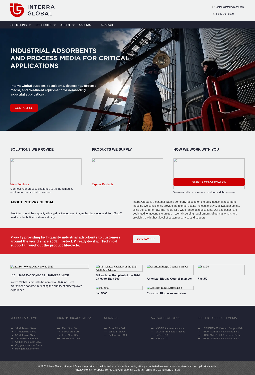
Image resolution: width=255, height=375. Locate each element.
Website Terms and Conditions (113, 369)
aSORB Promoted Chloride (170, 331)
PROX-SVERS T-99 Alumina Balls (221, 338)
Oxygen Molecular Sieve (28, 345)
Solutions (18, 25)
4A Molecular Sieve (25, 331)
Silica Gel (111, 317)
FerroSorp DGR (70, 335)
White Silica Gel (117, 331)
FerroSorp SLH (70, 331)
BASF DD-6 (162, 335)
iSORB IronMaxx (71, 338)
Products (44, 25)
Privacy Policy (83, 369)
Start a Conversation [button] (209, 182)
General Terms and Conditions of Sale (157, 369)
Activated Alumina (165, 317)
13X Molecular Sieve (26, 338)
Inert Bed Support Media (217, 317)
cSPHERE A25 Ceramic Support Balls (223, 328)
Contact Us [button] (146, 239)
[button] (24, 108)
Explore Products (102, 184)
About (65, 25)
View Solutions (19, 184)
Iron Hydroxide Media (74, 317)
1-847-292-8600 (224, 13)
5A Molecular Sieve (25, 335)
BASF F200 (162, 338)
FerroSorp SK (69, 328)
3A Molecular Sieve (25, 328)
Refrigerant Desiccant (27, 348)
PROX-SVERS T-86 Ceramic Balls (221, 335)
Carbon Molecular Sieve (28, 341)
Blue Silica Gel (117, 328)
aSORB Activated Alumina (170, 328)
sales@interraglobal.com (230, 6)
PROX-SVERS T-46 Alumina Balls (221, 331)
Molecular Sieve (23, 317)
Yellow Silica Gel (118, 335)
